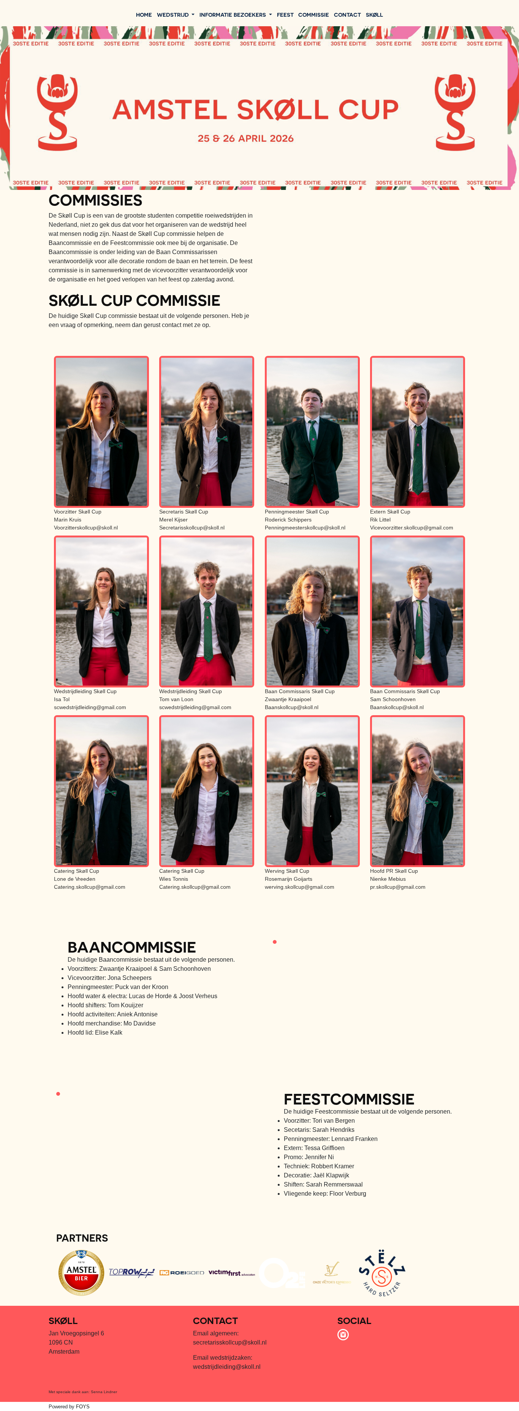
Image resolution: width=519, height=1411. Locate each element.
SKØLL (374, 14)
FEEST (285, 14)
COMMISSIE (313, 14)
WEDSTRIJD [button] (173, 14)
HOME (144, 14)
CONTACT (347, 14)
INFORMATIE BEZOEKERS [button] (233, 14)
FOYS (83, 1406)
